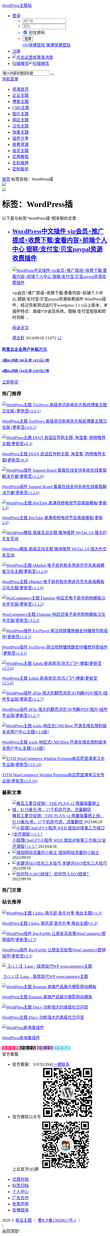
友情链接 (20, 1210)
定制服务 (20, 169)
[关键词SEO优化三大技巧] (37, 863)
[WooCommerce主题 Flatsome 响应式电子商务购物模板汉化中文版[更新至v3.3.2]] (55, 604)
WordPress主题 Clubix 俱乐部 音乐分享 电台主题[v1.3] (49, 923)
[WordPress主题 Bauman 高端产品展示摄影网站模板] (49, 987)
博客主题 (20, 101)
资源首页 (20, 89)
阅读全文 (20, 328)
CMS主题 (20, 108)
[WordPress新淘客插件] (23, 1027)
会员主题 (20, 150)
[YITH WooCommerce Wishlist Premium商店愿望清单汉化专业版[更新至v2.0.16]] (55, 765)
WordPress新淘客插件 (21, 1038)
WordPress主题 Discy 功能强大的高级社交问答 (43, 1017)
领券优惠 (10, 1048)
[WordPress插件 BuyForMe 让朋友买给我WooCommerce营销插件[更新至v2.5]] (55, 940)
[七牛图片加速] (16, 1225)
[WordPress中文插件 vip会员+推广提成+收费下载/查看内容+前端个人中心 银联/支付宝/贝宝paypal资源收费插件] (60, 283)
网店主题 (20, 120)
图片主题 (20, 114)
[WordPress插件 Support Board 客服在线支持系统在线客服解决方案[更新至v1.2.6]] (55, 476)
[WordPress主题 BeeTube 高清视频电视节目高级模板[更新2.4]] (55, 508)
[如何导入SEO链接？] (33, 874)
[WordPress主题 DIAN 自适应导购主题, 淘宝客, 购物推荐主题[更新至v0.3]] (55, 444)
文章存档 (20, 1179)
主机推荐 (20, 163)
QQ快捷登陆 (34, 45)
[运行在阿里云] (94, 1220)
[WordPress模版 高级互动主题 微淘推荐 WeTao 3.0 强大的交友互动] (55, 539)
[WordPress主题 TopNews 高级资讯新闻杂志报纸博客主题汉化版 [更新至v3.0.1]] (55, 411)
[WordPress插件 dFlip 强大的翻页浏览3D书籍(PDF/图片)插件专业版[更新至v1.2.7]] (55, 699)
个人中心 (20, 1191)
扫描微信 (20, 63)
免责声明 (20, 1204)
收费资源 (20, 144)
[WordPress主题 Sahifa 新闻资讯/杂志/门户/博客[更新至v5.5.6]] (55, 668)
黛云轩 (18, 338)
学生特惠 (62, 1048)
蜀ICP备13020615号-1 (57, 1220)
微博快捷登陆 (58, 45)
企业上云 (27, 1048)
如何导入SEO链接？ (72, 874)
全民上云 (45, 1048)
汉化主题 (20, 126)
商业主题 (23, 1220)
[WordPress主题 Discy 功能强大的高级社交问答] (45, 1007)
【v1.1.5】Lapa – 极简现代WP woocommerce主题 (45, 976)
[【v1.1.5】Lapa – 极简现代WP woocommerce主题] (47, 966)
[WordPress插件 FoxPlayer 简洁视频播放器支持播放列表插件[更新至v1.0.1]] (55, 637)
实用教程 (20, 157)
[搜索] (52, 74)
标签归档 (20, 1185)
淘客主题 (20, 132)
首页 (6, 179)
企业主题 (20, 95)
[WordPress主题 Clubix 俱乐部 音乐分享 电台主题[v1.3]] (52, 913)
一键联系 (61, 1064)
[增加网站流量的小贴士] (35, 852)
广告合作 (20, 1198)
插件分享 (20, 138)
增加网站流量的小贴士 (78, 852)
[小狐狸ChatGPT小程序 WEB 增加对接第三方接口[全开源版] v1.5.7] (60, 834)
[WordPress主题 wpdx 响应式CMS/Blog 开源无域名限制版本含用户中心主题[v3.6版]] (55, 732)
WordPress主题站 (17, 5)
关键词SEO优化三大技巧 (84, 863)
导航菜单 (10, 79)
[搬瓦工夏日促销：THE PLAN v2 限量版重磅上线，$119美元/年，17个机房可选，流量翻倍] (60, 809)
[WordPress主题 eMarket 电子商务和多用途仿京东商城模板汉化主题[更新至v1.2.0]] (55, 571)
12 (59, 338)
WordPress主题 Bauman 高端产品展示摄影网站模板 (47, 997)
